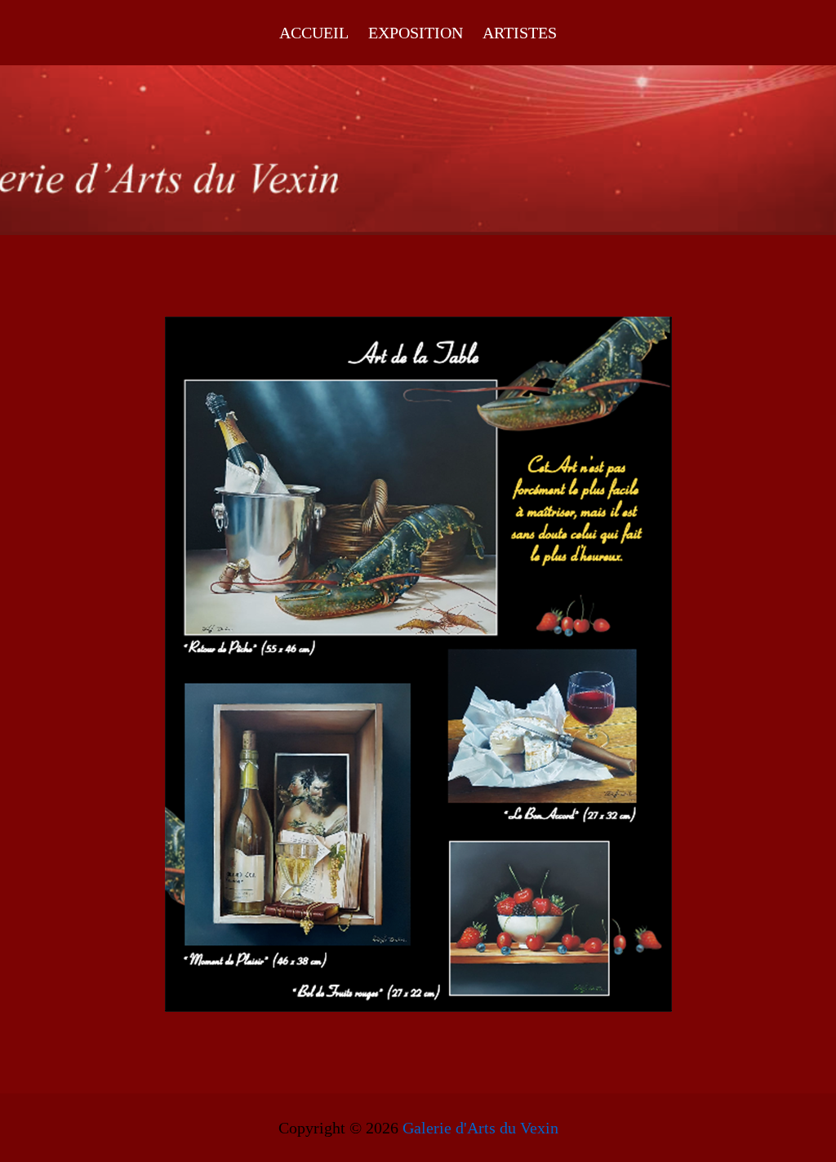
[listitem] (341, 508)
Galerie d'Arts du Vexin (480, 1128)
